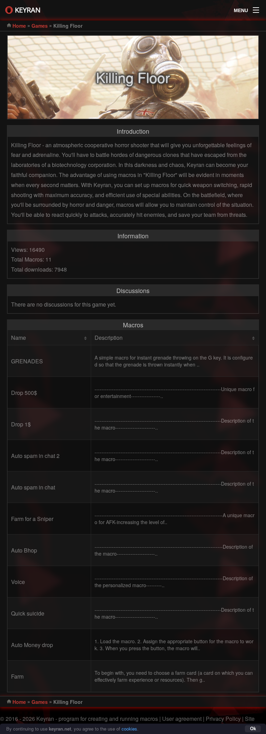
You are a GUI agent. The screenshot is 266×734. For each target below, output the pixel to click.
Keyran (28, 10)
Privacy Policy (223, 719)
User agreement (182, 719)
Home (19, 25)
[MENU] (256, 8)
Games (40, 25)
